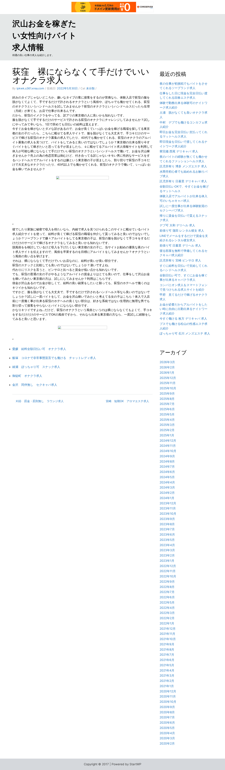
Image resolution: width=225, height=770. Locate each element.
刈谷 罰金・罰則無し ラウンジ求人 (40, 401)
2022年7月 (167, 592)
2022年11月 (168, 571)
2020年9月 (167, 707)
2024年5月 (167, 477)
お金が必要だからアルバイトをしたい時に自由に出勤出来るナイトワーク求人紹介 (183, 309)
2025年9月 (167, 393)
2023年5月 (167, 540)
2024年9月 (167, 456)
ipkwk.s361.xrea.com (30, 88)
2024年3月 (167, 487)
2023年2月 (167, 555)
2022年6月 (167, 597)
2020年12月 (168, 691)
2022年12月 (168, 566)
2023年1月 (167, 560)
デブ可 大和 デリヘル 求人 (177, 225)
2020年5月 (167, 728)
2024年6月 (167, 472)
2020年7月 (167, 717)
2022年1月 (167, 623)
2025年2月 (167, 430)
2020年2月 (167, 743)
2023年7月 (167, 529)
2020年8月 (167, 712)
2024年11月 (168, 445)
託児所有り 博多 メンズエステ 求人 (183, 166)
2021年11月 (167, 633)
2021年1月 (167, 686)
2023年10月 (168, 513)
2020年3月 (167, 738)
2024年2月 (167, 492)
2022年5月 (167, 602)
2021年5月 (167, 665)
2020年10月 (168, 701)
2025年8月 (167, 399)
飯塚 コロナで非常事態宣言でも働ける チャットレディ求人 (54, 358)
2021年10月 (168, 639)
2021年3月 (167, 675)
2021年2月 (167, 681)
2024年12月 (168, 440)
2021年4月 (167, 670)
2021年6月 (167, 660)
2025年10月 (168, 388)
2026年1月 (167, 372)
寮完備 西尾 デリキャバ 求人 (179, 151)
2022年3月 (167, 613)
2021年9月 (167, 644)
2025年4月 (167, 419)
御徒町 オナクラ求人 (27, 376)
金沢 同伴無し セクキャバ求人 (34, 384)
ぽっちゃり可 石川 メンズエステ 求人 (185, 333)
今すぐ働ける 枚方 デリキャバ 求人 (183, 318)
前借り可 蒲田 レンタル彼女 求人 (182, 230)
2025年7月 (167, 404)
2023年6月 (167, 534)
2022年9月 (167, 581)
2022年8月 (167, 587)
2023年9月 (167, 519)
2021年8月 (167, 649)
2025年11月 (168, 383)
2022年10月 (168, 576)
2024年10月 (168, 451)
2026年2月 (167, 367)
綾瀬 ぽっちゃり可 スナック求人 (36, 367)
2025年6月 (167, 409)
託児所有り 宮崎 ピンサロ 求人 (180, 260)
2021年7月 (167, 654)
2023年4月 (167, 545)
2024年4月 (167, 482)
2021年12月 (168, 628)
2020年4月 (167, 733)
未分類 (90, 88)
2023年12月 (168, 503)
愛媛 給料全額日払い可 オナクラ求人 (39, 349)
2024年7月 (167, 466)
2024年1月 (167, 498)
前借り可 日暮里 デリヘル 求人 (180, 245)
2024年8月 (167, 461)
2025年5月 (167, 414)
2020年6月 (167, 722)
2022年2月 (167, 618)
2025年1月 (167, 435)
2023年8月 (167, 524)
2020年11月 (168, 696)
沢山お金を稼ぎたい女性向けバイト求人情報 (44, 35)
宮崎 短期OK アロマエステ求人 (127, 401)
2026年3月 (167, 362)
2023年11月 (168, 508)
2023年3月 (167, 550)
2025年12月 (168, 378)
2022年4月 (167, 608)
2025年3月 (167, 425)
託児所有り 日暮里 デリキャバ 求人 (183, 181)
